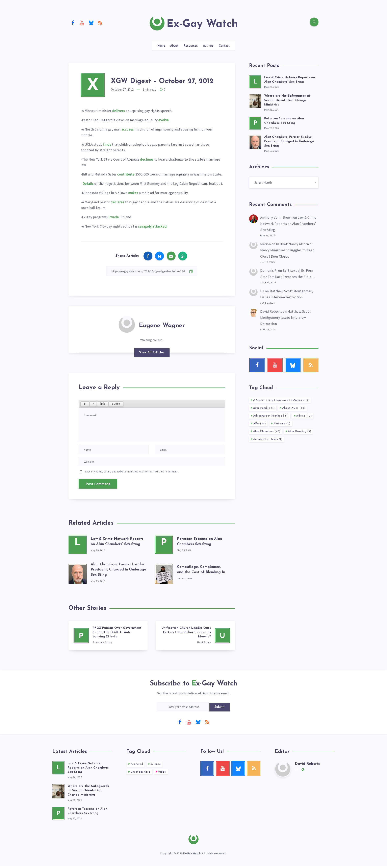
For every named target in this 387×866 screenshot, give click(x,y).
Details (88, 183)
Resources (191, 45)
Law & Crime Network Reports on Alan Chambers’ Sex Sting (288, 223)
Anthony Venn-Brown (276, 217)
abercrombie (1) (264, 407)
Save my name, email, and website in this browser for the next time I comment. (131, 471)
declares (117, 202)
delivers (118, 111)
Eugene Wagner (162, 326)
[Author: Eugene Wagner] (127, 324)
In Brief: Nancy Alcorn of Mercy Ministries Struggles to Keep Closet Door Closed (287, 250)
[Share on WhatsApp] (182, 256)
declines (146, 159)
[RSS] (100, 22)
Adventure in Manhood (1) (271, 415)
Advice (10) (304, 415)
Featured (136, 764)
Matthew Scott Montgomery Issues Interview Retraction (285, 317)
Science (156, 764)
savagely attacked (152, 226)
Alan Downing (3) (299, 431)
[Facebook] (73, 22)
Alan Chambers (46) (266, 431)
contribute (125, 174)
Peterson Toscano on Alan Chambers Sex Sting (87, 811)
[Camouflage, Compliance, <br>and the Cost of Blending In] (164, 573)
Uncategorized (140, 771)
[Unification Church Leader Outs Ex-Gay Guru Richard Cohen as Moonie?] (195, 635)
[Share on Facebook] (148, 256)
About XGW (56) (293, 407)
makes (133, 193)
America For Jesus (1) (267, 439)
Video (162, 771)
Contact (224, 45)
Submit (219, 707)
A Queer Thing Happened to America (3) (281, 400)
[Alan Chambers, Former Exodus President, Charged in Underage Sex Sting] (78, 573)
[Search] (314, 22)
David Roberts (271, 311)
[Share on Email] (171, 256)
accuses (128, 129)
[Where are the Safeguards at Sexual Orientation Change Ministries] (255, 100)
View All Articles (151, 352)
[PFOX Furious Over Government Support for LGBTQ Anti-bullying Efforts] (108, 635)
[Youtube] (82, 22)
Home (161, 45)
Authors (208, 45)
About (174, 45)
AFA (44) (259, 423)
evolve (163, 120)
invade (113, 217)
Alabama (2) (281, 423)
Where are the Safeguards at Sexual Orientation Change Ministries (287, 100)
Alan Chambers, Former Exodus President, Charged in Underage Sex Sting (118, 570)
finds (107, 144)
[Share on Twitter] (159, 256)
